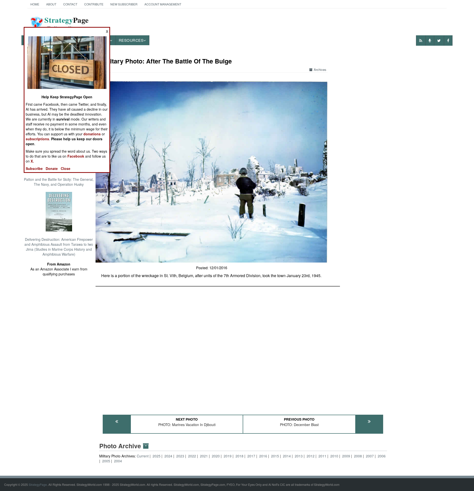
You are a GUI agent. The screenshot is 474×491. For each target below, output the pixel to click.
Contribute (93, 4)
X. (32, 161)
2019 (228, 455)
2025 (156, 455)
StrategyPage (38, 484)
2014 (287, 455)
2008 (358, 455)
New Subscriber (124, 4)
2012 (311, 455)
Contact (70, 4)
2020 (216, 455)
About (51, 4)
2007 (370, 455)
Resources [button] (131, 40)
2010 (334, 455)
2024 (168, 455)
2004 (118, 460)
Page (66, 23)
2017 (251, 455)
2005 (106, 460)
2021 (204, 455)
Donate (52, 168)
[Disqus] (243, 348)
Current (143, 455)
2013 (299, 455)
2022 (192, 455)
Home (34, 4)
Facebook (75, 156)
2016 (263, 455)
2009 (346, 455)
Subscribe (34, 168)
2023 (180, 455)
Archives (320, 69)
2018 (239, 455)
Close (65, 168)
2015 (275, 455)
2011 (322, 455)
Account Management (162, 4)
